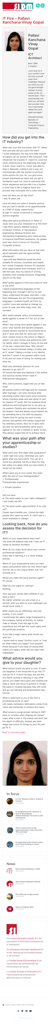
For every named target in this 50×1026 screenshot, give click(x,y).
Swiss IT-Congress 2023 (24, 907)
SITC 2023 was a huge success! (27, 894)
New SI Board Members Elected (28, 881)
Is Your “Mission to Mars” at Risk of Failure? (29, 800)
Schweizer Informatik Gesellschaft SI (26, 949)
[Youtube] (30, 1011)
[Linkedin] (26, 1011)
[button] (38, 5)
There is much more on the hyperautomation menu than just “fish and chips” (29, 830)
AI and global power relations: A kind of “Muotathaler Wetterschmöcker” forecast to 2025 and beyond (29, 814)
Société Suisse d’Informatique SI (24, 960)
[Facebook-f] (18, 1011)
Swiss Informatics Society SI (23, 938)
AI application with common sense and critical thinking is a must (29, 843)
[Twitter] (22, 1011)
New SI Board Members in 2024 (28, 869)
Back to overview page (14, 732)
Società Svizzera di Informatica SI (24, 971)
